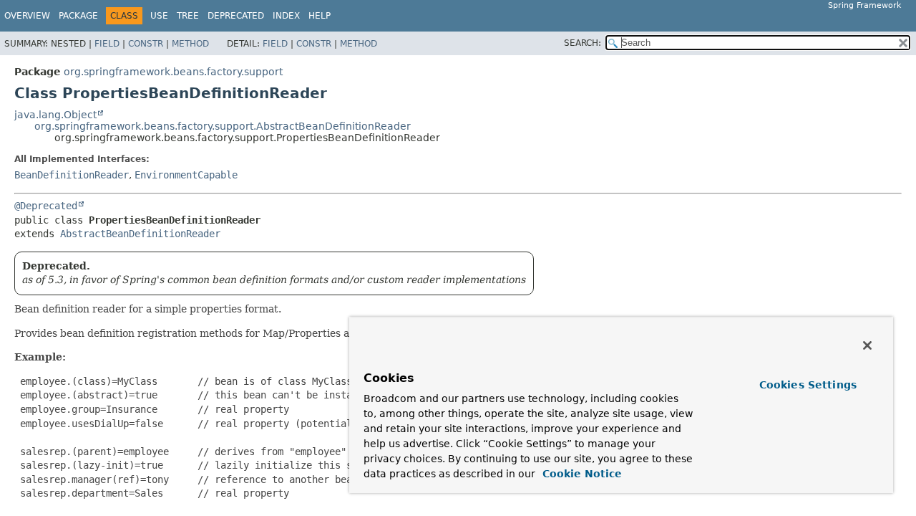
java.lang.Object (55, 114)
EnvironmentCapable (186, 175)
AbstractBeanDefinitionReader (140, 233)
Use (159, 16)
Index (286, 16)
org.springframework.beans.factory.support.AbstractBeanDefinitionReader (222, 126)
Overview (27, 16)
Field (107, 44)
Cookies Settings (808, 385)
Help (319, 16)
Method (190, 44)
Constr (145, 44)
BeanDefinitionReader (71, 175)
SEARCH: (582, 43)
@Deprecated (45, 205)
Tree (188, 16)
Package (78, 16)
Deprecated (236, 16)
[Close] (867, 345)
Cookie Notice (580, 473)
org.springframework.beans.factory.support (173, 71)
